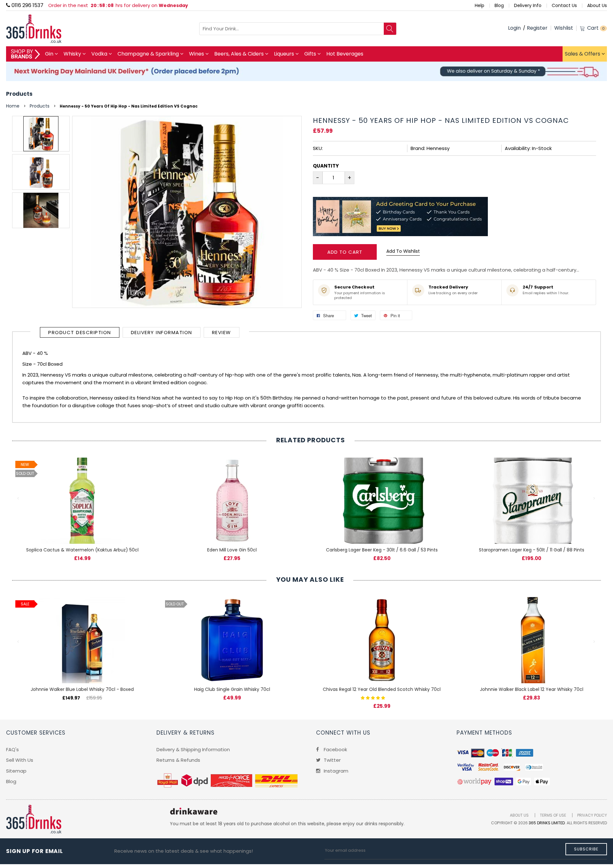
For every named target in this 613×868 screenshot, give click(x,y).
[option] (41, 134)
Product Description (79, 332)
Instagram (335, 770)
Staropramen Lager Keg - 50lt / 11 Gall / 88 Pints (531, 550)
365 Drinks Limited (547, 823)
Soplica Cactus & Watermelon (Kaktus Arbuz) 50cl (82, 550)
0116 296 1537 (26, 5)
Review (221, 332)
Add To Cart (344, 252)
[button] (373, 697)
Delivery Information (161, 332)
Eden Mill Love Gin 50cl (232, 550)
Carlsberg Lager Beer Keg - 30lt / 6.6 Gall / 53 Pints (382, 550)
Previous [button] (18, 498)
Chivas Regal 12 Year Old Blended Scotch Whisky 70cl (382, 689)
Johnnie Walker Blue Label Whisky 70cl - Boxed (82, 689)
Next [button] (594, 498)
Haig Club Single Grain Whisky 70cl (232, 689)
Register (537, 28)
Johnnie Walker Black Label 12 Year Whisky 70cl (531, 689)
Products (19, 94)
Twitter (331, 760)
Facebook (334, 749)
